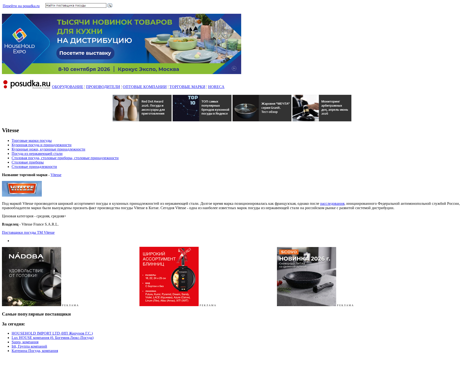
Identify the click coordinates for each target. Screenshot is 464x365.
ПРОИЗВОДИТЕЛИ (103, 87)
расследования (332, 203)
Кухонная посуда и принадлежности (42, 145)
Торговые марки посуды (32, 140)
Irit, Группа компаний (29, 346)
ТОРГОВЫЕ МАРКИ (187, 87)
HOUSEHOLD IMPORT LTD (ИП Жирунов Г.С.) (52, 333)
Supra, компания (25, 342)
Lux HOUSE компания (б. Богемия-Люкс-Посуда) (53, 338)
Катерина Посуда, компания (35, 351)
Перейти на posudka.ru (21, 6)
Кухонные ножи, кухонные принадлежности (48, 149)
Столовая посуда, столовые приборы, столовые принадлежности (65, 158)
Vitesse (56, 175)
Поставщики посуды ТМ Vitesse (28, 232)
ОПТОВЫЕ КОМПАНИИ (145, 87)
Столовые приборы (28, 162)
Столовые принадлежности (34, 167)
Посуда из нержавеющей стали (37, 154)
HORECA (216, 87)
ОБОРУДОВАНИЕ (67, 87)
